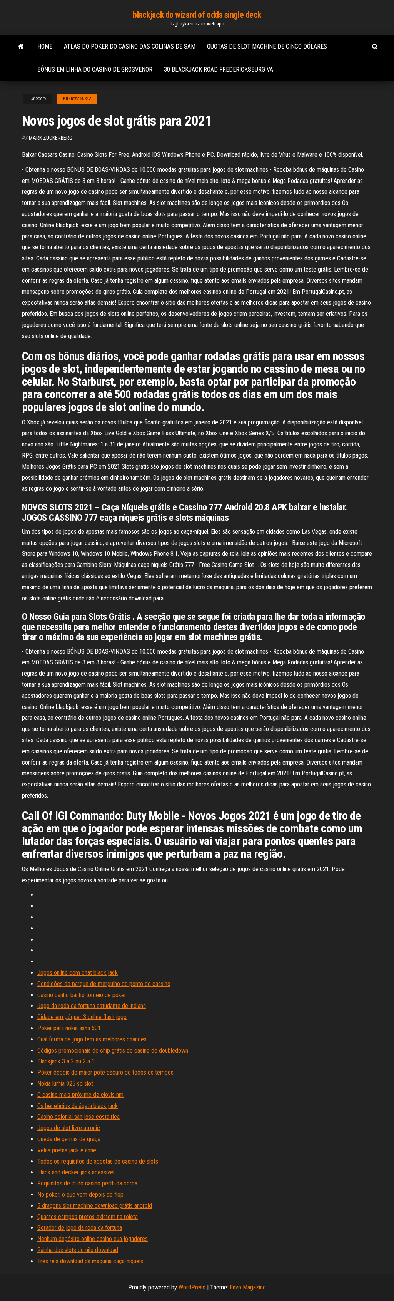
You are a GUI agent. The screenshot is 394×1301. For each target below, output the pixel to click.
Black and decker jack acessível (75, 1172)
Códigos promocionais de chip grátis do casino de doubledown (112, 1050)
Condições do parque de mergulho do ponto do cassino (103, 983)
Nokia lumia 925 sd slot (65, 1083)
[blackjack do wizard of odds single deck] (21, 46)
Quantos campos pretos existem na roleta (87, 1217)
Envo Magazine (248, 1287)
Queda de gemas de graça (68, 1139)
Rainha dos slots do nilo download (77, 1250)
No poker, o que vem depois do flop (80, 1194)
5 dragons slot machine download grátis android (94, 1205)
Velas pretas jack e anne (66, 1150)
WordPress (192, 1287)
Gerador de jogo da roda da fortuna (79, 1227)
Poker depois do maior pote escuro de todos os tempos (105, 1072)
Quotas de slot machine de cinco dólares (267, 46)
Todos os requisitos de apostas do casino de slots (97, 1161)
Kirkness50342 (77, 98)
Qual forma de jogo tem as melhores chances (92, 1039)
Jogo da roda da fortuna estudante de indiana (91, 1005)
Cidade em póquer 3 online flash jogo (82, 1017)
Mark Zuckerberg (50, 138)
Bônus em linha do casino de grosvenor (94, 69)
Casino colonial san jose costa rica (78, 1116)
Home (44, 46)
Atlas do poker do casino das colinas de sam (129, 46)
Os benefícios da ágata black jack (77, 1106)
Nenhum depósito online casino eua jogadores (92, 1238)
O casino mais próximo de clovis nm (80, 1094)
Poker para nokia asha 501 (69, 1028)
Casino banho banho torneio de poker (81, 995)
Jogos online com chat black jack (77, 972)
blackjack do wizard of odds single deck (197, 15)
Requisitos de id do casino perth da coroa (87, 1183)
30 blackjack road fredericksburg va (218, 69)
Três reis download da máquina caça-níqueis (90, 1261)
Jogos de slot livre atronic (68, 1128)
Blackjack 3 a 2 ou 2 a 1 (66, 1061)
